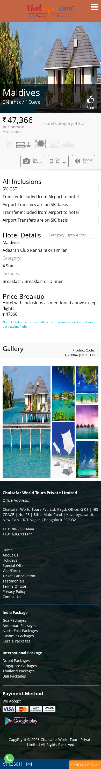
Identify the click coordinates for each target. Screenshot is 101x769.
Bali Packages (14, 676)
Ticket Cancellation (19, 575)
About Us (10, 555)
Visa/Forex (11, 570)
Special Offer (14, 565)
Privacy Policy (14, 591)
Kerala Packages (17, 641)
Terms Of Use (14, 586)
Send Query (83, 764)
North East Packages (20, 630)
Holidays (10, 560)
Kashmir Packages (18, 635)
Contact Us (12, 596)
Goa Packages (14, 620)
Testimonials (14, 581)
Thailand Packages (19, 670)
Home (8, 549)
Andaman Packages (19, 625)
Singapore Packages (20, 665)
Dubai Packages (16, 660)
